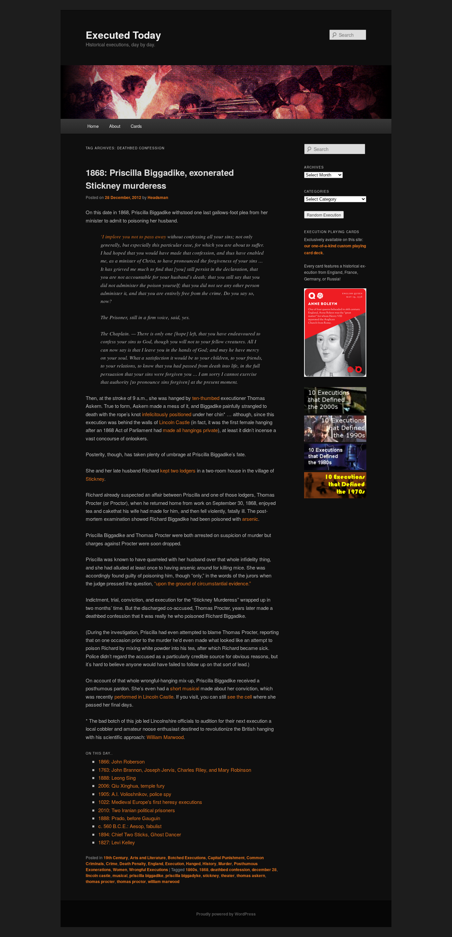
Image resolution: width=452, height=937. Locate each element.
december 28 (264, 869)
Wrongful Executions (148, 869)
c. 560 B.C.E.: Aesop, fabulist (129, 825)
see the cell (239, 696)
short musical (184, 688)
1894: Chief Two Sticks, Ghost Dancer (139, 834)
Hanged (193, 863)
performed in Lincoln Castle (143, 696)
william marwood (163, 881)
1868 (203, 869)
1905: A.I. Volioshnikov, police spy (134, 793)
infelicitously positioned (166, 414)
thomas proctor (131, 881)
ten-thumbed (205, 397)
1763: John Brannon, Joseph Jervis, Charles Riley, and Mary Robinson (174, 769)
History (209, 863)
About (114, 126)
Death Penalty (132, 863)
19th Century (116, 858)
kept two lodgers (178, 470)
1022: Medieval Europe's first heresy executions (150, 801)
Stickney (95, 478)
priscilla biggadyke (183, 875)
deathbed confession (230, 869)
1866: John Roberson (121, 761)
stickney (211, 875)
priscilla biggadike (146, 875)
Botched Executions (187, 858)
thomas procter (100, 881)
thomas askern (251, 875)
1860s (191, 869)
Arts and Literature (148, 858)
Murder (225, 863)
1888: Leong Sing (117, 777)
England (155, 863)
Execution (174, 863)
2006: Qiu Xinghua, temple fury (131, 785)
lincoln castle (98, 875)
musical (120, 875)
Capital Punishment (226, 858)
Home (93, 126)
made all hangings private (190, 429)
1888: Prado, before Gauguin (129, 817)
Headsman (158, 197)
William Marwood (165, 736)
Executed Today (123, 34)
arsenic (250, 518)
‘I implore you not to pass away (133, 236)
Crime (111, 863)
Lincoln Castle (174, 422)
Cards (136, 126)
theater (228, 875)
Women (120, 869)
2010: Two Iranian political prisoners (136, 810)
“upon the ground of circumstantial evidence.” (202, 583)
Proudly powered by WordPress (226, 914)
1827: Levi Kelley (116, 842)
